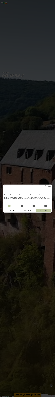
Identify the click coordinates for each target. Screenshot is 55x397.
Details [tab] (27, 189)
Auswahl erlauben (27, 210)
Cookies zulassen (43, 210)
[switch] (21, 206)
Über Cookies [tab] (43, 189)
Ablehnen (12, 210)
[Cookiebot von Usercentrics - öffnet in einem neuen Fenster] (46, 186)
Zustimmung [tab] (11, 189)
